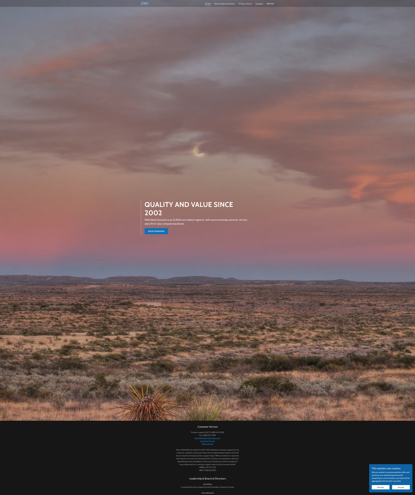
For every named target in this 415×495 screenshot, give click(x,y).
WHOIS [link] (270, 3)
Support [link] (259, 3)
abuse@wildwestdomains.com (207, 438)
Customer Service (207, 441)
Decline (380, 487)
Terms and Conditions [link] (224, 3)
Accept (401, 487)
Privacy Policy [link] (245, 3)
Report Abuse (207, 444)
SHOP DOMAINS (156, 231)
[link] (145, 3)
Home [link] (208, 3)
